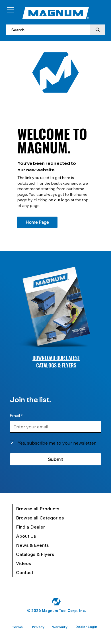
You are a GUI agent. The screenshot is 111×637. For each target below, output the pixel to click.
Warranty (59, 627)
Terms (17, 627)
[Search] (97, 29)
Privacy (38, 627)
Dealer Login (86, 626)
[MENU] (10, 9)
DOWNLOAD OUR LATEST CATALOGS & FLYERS (56, 361)
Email (16, 415)
